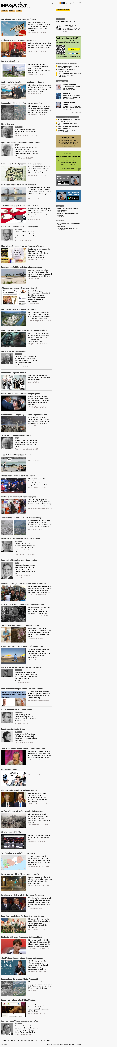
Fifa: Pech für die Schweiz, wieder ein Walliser (20, 539)
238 (22, 1040)
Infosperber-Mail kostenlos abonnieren (54, 1044)
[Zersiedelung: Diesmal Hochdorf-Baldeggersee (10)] (13, 520)
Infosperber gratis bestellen (62, 9)
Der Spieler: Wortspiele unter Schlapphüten (19, 560)
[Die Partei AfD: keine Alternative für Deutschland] (13, 939)
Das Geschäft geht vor (10, 61)
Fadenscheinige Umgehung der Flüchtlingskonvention (24, 414)
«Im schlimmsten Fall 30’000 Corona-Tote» (69, 73)
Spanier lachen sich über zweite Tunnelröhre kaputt (23, 748)
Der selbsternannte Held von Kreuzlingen (18, 19)
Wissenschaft (66, 93)
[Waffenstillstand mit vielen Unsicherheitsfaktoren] (13, 814)
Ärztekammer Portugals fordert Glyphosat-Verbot (22, 689)
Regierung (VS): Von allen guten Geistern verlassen (22, 82)
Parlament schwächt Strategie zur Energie (18, 309)
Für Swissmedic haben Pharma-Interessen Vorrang (22, 246)
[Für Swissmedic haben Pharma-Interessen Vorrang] (13, 248)
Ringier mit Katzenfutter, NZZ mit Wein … (18, 1000)
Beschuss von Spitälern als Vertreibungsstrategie (21, 267)
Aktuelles (4, 10)
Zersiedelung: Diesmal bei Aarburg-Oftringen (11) (21, 103)
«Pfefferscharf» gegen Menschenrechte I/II (19, 288)
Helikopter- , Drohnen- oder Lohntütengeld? (19, 227)
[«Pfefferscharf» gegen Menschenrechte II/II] (13, 208)
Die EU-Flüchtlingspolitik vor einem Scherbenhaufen (23, 583)
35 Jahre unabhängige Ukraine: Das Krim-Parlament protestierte (69, 66)
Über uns (11, 10)
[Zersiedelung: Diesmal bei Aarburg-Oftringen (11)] (13, 106)
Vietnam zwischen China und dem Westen (19, 790)
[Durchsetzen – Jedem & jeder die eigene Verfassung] (13, 897)
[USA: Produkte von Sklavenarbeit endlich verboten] (13, 607)
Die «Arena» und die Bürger (12, 832)
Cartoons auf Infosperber (69, 84)
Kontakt (66, 1044)
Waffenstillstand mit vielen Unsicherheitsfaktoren (22, 811)
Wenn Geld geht (7, 124)
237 (18, 1040)
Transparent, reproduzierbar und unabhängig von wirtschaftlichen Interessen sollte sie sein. (72, 97)
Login (66, 3)
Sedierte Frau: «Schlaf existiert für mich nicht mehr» (67, 214)
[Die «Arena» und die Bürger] (13, 835)
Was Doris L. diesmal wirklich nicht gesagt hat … (21, 393)
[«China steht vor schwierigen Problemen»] (13, 43)
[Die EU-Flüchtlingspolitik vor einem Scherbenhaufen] (13, 586)
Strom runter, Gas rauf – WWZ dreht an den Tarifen (68, 223)
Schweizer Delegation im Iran (13, 372)
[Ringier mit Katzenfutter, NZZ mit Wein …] (13, 1002)
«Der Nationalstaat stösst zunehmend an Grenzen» (22, 958)
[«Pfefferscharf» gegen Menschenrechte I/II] (13, 290)
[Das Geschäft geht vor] (13, 64)
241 (32, 1040)
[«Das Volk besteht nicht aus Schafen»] (13, 457)
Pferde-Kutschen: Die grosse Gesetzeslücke (65, 75)
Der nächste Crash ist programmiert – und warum (22, 164)
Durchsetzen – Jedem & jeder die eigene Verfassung (22, 895)
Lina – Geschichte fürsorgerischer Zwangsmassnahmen (24, 330)
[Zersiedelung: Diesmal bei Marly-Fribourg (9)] (13, 981)
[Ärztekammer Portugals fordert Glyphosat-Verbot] (13, 691)
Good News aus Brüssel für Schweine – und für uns (22, 916)
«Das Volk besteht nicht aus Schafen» (16, 455)
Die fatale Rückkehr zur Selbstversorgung (18, 497)
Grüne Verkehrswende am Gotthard (16, 435)
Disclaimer (71, 1044)
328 (37, 1040)
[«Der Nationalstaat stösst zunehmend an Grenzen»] (13, 960)
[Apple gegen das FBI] (13, 772)
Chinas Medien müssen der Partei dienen (18, 476)
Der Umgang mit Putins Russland (69, 103)
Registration (72, 3)
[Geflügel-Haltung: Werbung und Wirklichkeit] (13, 628)
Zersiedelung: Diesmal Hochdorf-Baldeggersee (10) (22, 518)
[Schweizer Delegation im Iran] (13, 375)
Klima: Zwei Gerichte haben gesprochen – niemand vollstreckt (69, 127)
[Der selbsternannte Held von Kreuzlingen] (13, 22)
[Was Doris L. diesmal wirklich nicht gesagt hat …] (13, 396)
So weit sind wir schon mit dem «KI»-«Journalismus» (66, 70)
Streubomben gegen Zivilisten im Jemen (18, 853)
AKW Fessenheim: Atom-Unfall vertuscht (18, 185)
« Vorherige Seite (7, 1040)
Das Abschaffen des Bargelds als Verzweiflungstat (22, 667)
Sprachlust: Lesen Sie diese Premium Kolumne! (20, 142)
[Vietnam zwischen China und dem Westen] (13, 793)
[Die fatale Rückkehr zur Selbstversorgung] (13, 499)
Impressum (78, 1044)
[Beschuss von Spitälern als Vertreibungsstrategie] (13, 269)
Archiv (76, 3)
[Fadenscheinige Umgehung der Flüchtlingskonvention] (13, 417)
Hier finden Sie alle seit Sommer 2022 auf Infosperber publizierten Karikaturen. (71, 88)
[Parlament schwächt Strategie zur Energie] (13, 312)
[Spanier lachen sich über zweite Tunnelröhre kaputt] (13, 751)
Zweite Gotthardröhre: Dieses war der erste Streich (22, 874)
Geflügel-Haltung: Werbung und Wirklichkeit (20, 625)
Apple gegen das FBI (9, 769)
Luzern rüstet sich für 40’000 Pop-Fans (67, 228)
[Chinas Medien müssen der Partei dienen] (13, 478)
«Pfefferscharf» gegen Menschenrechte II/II (19, 206)
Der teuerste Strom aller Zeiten (14, 351)
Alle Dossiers (75, 112)
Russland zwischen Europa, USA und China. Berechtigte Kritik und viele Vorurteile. (72, 107)
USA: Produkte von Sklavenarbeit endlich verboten (22, 604)
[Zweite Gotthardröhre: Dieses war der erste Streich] (13, 877)
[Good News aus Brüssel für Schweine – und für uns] (13, 918)
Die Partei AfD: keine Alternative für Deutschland (21, 937)
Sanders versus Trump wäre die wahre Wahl (19, 1021)
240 (29, 1040)
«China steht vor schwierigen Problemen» (18, 40)
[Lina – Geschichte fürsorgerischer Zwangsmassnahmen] (13, 333)
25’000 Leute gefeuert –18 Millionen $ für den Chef (22, 646)
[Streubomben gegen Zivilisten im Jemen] (13, 856)
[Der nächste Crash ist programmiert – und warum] (13, 166)
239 (25, 1040)
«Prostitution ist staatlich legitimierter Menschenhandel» (67, 209)
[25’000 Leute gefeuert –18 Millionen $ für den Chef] (13, 649)
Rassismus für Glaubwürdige (13, 729)
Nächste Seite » (44, 1040)
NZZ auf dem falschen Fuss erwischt (16, 709)
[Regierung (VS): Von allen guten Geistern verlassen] (13, 85)
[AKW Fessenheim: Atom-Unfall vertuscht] (13, 187)
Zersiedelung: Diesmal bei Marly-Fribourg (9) (19, 979)
